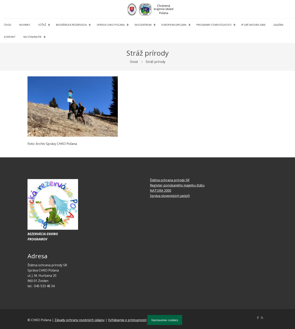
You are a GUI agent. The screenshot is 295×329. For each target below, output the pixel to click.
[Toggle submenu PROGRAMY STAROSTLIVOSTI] (234, 25)
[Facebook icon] (257, 318)
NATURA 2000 (160, 190)
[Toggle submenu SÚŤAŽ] (49, 25)
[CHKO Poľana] (150, 9)
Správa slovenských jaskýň (170, 196)
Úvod (134, 61)
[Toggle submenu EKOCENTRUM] (155, 25)
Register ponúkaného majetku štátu (177, 185)
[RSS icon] (261, 318)
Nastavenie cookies (164, 320)
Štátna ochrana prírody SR (169, 180)
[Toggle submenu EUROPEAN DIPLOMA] (189, 25)
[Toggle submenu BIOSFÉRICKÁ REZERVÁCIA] (90, 25)
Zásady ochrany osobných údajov (80, 320)
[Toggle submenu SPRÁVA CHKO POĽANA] (128, 25)
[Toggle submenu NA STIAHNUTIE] (45, 37)
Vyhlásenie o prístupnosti (127, 320)
